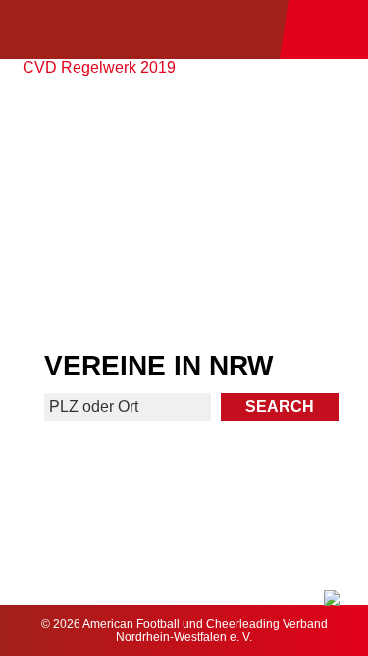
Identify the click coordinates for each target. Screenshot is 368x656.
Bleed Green (278, 210)
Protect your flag (90, 210)
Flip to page (277, 136)
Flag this (91, 285)
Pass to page (90, 144)
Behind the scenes (277, 285)
